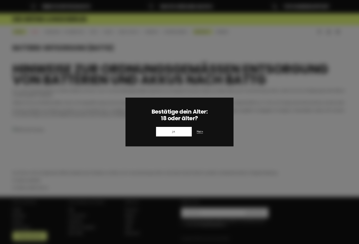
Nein (200, 132)
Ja (174, 132)
